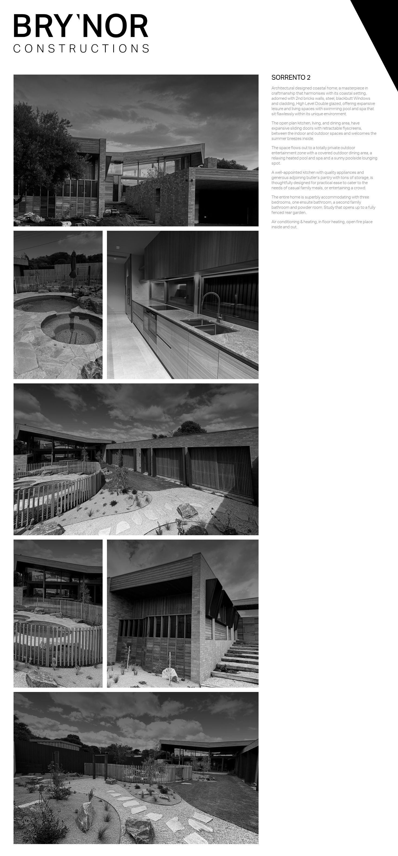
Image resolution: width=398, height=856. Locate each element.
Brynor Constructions (81, 33)
